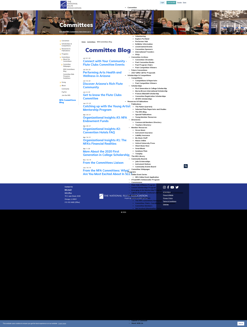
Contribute (135, 253)
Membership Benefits (143, 292)
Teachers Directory (143, 125)
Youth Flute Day (141, 28)
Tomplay (139, 153)
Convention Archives (139, 57)
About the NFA (137, 271)
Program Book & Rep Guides (147, 20)
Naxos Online (140, 140)
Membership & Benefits (140, 287)
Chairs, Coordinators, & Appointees (149, 305)
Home (70, 5)
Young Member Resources (145, 117)
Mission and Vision (142, 273)
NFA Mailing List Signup (140, 318)
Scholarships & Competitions (139, 75)
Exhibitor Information (144, 44)
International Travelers (144, 52)
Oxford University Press (145, 143)
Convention (132, 7)
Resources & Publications (138, 101)
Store (184, 2)
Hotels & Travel (141, 18)
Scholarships (136, 86)
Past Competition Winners (146, 67)
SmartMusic (140, 148)
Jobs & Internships (142, 161)
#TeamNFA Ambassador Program (145, 180)
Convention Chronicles (144, 60)
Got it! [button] (241, 323)
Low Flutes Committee (144, 229)
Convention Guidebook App (146, 26)
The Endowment (138, 258)
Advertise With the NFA (141, 315)
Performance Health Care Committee (150, 237)
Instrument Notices (143, 164)
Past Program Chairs (144, 65)
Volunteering (140, 36)
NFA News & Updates (144, 281)
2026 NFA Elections (139, 310)
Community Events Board (145, 167)
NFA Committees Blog (140, 245)
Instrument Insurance (144, 133)
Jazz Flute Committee (144, 227)
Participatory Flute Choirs (145, 31)
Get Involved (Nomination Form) (148, 208)
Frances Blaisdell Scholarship (147, 93)
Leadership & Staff (139, 294)
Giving (130, 250)
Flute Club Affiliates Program (143, 185)
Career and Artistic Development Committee (153, 213)
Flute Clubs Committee (144, 216)
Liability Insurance (142, 135)
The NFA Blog (140, 112)
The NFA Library (138, 156)
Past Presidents (141, 300)
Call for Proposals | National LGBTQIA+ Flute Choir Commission (157, 193)
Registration (140, 15)
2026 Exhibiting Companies (146, 23)
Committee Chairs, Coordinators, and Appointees (155, 203)
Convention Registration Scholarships (150, 96)
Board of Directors (143, 297)
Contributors (136, 260)
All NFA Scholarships (143, 99)
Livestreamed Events (143, 47)
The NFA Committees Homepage (148, 200)
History (138, 276)
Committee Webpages (140, 169)
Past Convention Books (144, 62)
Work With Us (137, 323)
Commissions (136, 182)
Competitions (136, 78)
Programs (132, 172)
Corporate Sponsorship (141, 255)
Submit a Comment (139, 320)
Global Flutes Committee (145, 219)
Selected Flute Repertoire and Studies (150, 109)
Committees (132, 195)
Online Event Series (139, 174)
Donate (179, 2)
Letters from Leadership (145, 307)
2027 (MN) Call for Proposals (143, 73)
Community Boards (139, 159)
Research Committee (143, 240)
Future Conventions (139, 70)
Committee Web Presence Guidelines (146, 247)
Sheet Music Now (142, 146)
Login (162, 2)
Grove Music (140, 130)
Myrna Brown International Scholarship (151, 91)
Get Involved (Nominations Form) (144, 313)
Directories (135, 120)
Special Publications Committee (148, 242)
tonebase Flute (141, 151)
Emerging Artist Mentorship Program (146, 190)
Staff (137, 302)
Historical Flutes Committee (146, 221)
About (130, 268)
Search (186, 166)
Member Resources (139, 127)
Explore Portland (142, 39)
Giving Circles (136, 266)
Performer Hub (141, 41)
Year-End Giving (137, 263)
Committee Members (143, 206)
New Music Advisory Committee (148, 232)
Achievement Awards (144, 279)
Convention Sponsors (144, 49)
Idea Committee (141, 224)
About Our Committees (140, 198)
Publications (136, 104)
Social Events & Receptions (146, 33)
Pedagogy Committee (144, 234)
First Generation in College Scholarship (151, 88)
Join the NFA (171, 2)
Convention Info (141, 13)
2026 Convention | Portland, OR (144, 10)
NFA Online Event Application (147, 177)
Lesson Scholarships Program (143, 187)
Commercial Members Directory (148, 122)
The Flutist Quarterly (143, 107)
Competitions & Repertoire (146, 80)
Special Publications (143, 114)
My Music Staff (141, 138)
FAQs (137, 54)
